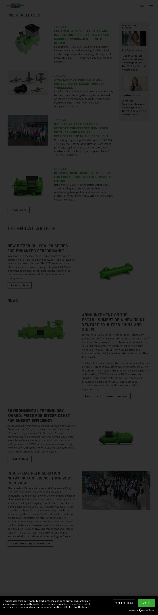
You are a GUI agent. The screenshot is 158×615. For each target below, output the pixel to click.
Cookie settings (124, 603)
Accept (146, 603)
